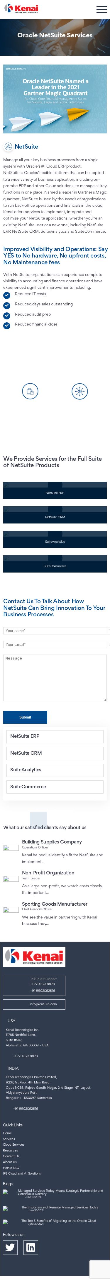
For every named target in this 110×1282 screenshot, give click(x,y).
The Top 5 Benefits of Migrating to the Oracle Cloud (58, 1221)
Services (9, 1139)
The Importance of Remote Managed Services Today (59, 1207)
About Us (10, 1162)
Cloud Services (13, 1145)
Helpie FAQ (11, 1168)
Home (7, 1133)
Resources (10, 1150)
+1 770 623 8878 (42, 984)
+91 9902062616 (42, 991)
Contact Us (11, 1156)
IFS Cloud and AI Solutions (22, 1174)
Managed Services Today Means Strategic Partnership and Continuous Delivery (60, 1193)
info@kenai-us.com (43, 1004)
